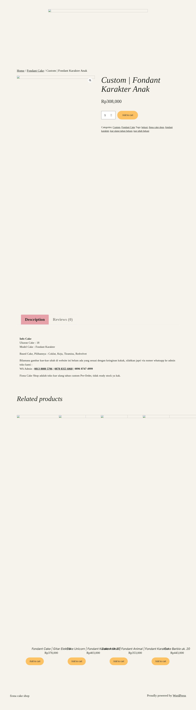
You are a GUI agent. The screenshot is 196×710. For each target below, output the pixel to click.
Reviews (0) (63, 319)
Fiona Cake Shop (19, 695)
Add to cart (127, 115)
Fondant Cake (35, 70)
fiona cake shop (156, 127)
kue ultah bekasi (141, 131)
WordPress (179, 695)
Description (35, 319)
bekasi (144, 127)
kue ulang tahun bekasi (121, 131)
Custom (116, 127)
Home (20, 70)
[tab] (35, 320)
